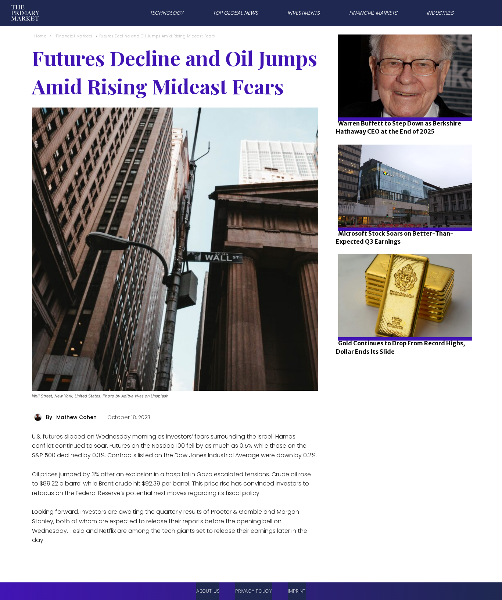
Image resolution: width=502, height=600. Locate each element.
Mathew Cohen (76, 417)
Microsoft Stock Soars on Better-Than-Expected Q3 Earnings (394, 237)
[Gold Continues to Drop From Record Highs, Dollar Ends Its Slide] (403, 320)
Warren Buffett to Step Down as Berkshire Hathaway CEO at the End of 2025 (398, 127)
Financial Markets (74, 36)
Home (40, 36)
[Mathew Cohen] (39, 417)
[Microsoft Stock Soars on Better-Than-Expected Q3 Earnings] (403, 211)
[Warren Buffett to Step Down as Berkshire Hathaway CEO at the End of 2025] (403, 100)
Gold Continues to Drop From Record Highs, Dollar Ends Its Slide (400, 347)
